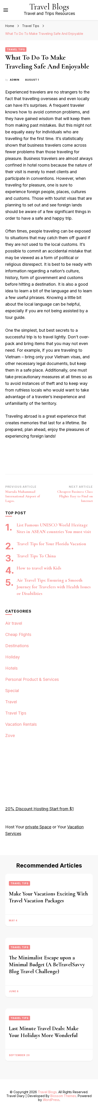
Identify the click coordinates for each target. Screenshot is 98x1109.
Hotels (11, 668)
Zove (10, 735)
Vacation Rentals (21, 724)
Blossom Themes (63, 1096)
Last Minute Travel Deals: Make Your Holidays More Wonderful (43, 1032)
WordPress (51, 1100)
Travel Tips (16, 49)
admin (14, 79)
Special (12, 690)
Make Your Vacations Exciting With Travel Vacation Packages (48, 897)
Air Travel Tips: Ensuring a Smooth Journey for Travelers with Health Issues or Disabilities (54, 587)
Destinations (17, 645)
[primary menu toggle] (5, 10)
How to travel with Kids (39, 568)
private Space (38, 826)
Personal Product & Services (32, 679)
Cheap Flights (18, 634)
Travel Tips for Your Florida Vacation (51, 544)
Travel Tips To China (36, 556)
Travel (11, 701)
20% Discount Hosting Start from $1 (39, 808)
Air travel (13, 623)
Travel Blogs (49, 7)
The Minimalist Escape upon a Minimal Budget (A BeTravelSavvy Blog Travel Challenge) (47, 964)
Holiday (12, 656)
